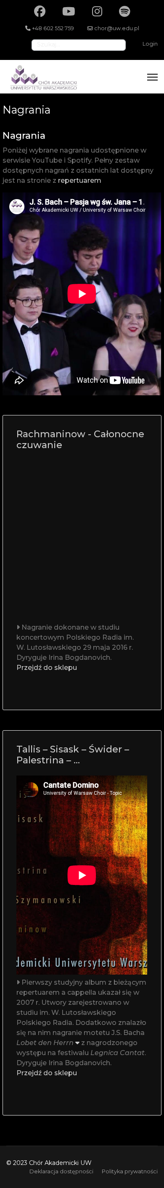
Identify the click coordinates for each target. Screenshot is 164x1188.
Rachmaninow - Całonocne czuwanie (80, 439)
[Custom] (124, 11)
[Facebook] (39, 11)
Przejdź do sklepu (46, 668)
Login (150, 44)
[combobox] (79, 45)
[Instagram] (97, 11)
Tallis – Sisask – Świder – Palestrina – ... (72, 755)
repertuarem (79, 180)
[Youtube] (68, 11)
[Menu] (152, 77)
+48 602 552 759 (53, 28)
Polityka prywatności (130, 1171)
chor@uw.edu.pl (116, 28)
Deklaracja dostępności (61, 1171)
